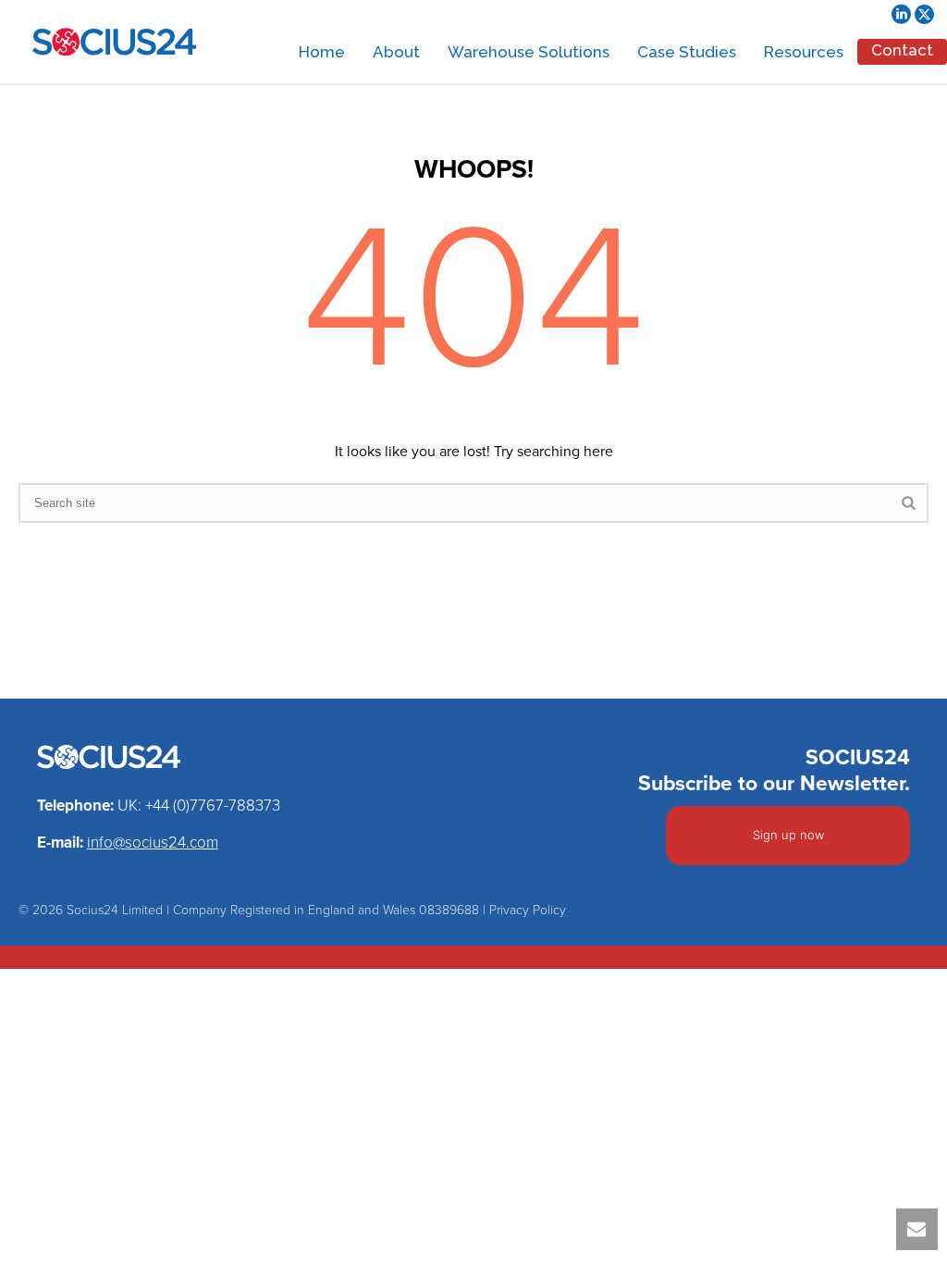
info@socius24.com (152, 842)
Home (322, 52)
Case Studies (686, 52)
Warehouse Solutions (528, 52)
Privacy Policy (527, 910)
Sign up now (788, 834)
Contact (902, 50)
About (396, 52)
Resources (803, 52)
